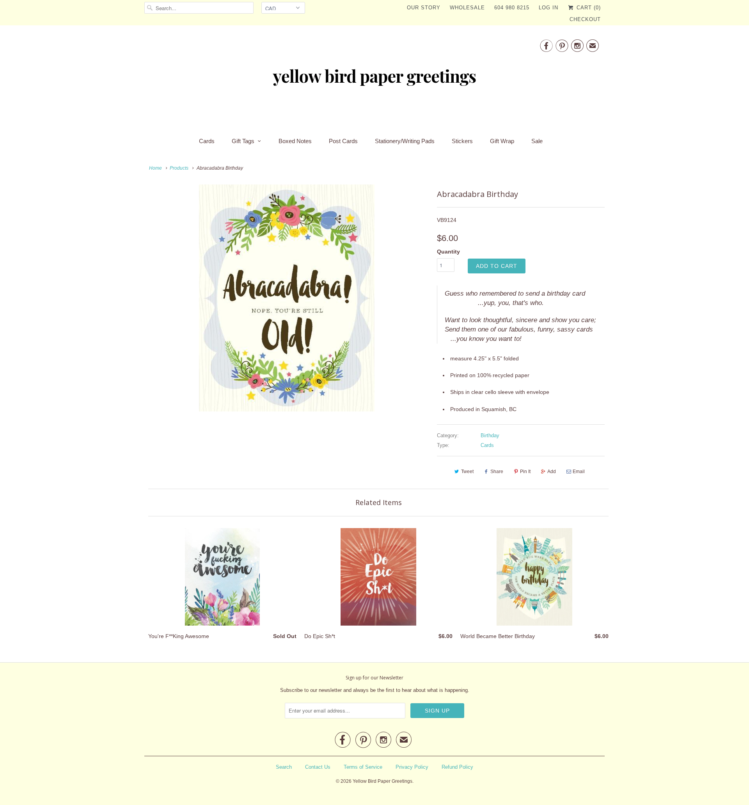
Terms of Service (363, 767)
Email (579, 471)
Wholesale (467, 8)
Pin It (525, 471)
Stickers (462, 141)
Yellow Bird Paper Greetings (382, 781)
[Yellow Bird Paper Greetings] (374, 79)
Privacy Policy (412, 767)
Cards (207, 141)
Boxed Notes (295, 141)
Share (496, 471)
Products (179, 168)
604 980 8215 (511, 8)
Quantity (448, 251)
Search (284, 767)
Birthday (490, 435)
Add (551, 471)
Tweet (467, 471)
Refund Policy (457, 767)
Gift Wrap (502, 141)
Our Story (423, 8)
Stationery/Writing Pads (405, 141)
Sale (537, 141)
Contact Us (317, 767)
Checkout (585, 19)
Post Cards (343, 141)
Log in (548, 8)
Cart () (588, 8)
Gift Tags (243, 141)
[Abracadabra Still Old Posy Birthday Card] (286, 297)
